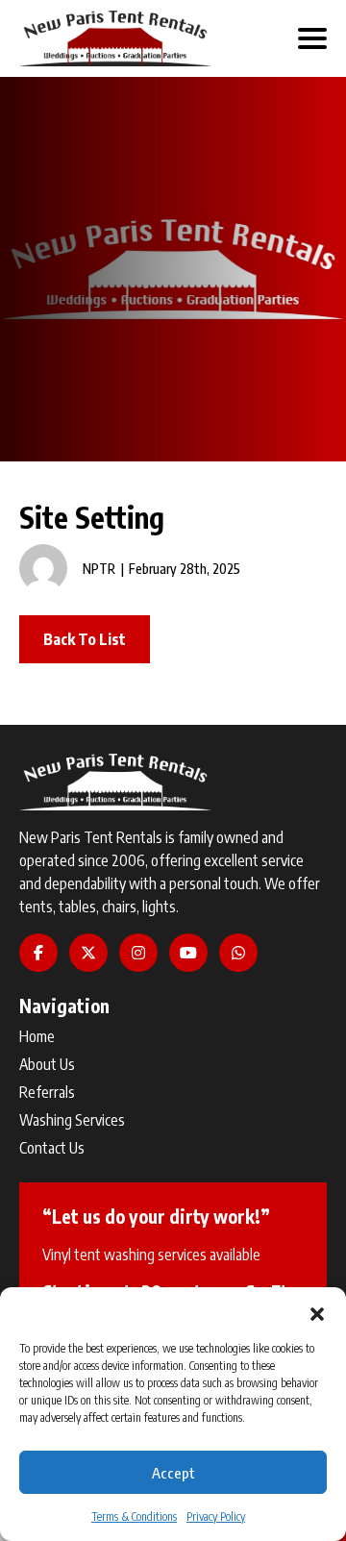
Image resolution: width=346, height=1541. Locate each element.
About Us (47, 1064)
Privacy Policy (215, 1516)
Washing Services (72, 1120)
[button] (317, 1311)
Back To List (84, 639)
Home (37, 1036)
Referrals (47, 1092)
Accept (173, 1472)
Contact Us (52, 1147)
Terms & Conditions (134, 1516)
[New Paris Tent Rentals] (115, 38)
